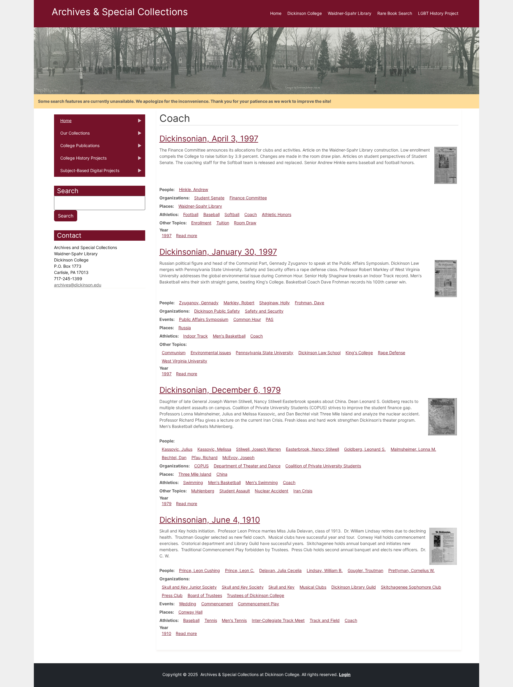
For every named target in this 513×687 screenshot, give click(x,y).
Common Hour (247, 319)
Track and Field (325, 620)
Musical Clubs (313, 587)
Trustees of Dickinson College (255, 595)
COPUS (201, 465)
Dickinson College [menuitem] (304, 13)
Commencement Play (258, 603)
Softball (231, 214)
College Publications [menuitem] (76, 147)
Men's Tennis (234, 620)
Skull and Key (281, 587)
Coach (250, 214)
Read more (186, 235)
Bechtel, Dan (174, 457)
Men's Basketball (229, 335)
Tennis (211, 620)
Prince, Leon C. (239, 570)
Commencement (217, 603)
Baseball (211, 214)
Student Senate (209, 197)
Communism (174, 352)
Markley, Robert (239, 302)
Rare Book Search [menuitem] (394, 13)
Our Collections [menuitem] (72, 134)
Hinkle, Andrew (193, 189)
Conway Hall (190, 611)
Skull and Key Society (243, 587)
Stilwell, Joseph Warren (258, 449)
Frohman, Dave (309, 302)
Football (190, 214)
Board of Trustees (205, 595)
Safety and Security (264, 310)
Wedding (187, 603)
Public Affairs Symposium (203, 319)
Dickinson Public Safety (217, 310)
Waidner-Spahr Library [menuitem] (349, 13)
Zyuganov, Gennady (198, 302)
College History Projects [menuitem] (80, 159)
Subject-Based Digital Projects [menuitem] (86, 172)
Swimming (193, 482)
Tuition (222, 222)
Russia (184, 327)
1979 (167, 503)
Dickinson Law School (319, 352)
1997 (167, 235)
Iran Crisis (302, 490)
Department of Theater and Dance (247, 465)
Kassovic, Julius (177, 449)
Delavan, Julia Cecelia (280, 570)
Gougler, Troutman (365, 570)
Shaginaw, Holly (274, 302)
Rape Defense (391, 352)
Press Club (172, 595)
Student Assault (234, 490)
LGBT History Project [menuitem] (438, 13)
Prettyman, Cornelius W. (411, 570)
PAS (269, 319)
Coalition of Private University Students (323, 465)
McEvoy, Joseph (238, 457)
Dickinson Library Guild (353, 587)
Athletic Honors (276, 214)
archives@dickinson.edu (77, 284)
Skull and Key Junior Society (189, 587)
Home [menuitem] (275, 13)
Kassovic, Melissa (214, 449)
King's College (359, 352)
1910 (166, 633)
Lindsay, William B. (325, 570)
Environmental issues (211, 352)
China (221, 474)
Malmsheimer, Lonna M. (413, 449)
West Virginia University (184, 360)
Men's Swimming (262, 482)
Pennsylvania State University (264, 352)
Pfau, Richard (204, 457)
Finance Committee (248, 197)
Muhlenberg (202, 490)
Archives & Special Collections (120, 12)
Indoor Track (195, 335)
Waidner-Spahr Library (200, 206)
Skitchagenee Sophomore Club (411, 587)
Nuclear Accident (271, 490)
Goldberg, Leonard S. (365, 449)
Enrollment (201, 222)
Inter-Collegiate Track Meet (278, 620)
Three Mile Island (194, 474)
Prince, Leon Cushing (199, 570)
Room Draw (245, 222)
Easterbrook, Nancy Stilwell (312, 449)
